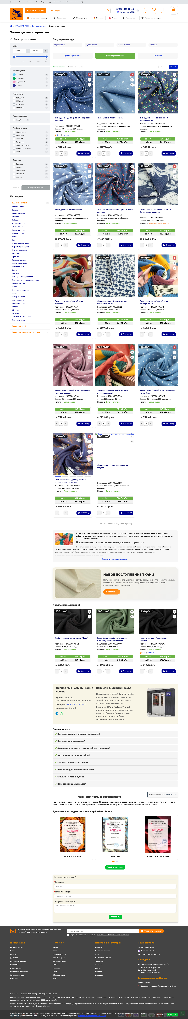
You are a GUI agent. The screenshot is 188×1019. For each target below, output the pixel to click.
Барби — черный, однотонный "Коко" (71, 638)
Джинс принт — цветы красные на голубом (112, 466)
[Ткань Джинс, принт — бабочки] (73, 184)
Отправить (115, 917)
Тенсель (15, 273)
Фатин (14, 287)
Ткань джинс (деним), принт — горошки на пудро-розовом (72, 391)
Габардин (16, 220)
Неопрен (15, 253)
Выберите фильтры (36, 188)
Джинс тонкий (124, 45)
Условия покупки (72, 2)
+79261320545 (144, 983)
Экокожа (15, 313)
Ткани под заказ (18, 320)
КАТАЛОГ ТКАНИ (22, 26)
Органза (15, 257)
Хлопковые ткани (19, 300)
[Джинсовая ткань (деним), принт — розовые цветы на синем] (73, 454)
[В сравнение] (89, 85)
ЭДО (82, 2)
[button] (53, 643)
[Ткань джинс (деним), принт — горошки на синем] (73, 92)
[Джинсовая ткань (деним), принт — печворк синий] (158, 275)
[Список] (175, 67)
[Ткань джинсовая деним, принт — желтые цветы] (158, 92)
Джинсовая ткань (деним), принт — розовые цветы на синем (70, 481)
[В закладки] (89, 80)
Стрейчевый (59, 45)
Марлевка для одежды (21, 247)
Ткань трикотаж (18, 283)
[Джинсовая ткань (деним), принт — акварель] (73, 275)
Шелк (97, 968)
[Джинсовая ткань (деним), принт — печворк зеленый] (115, 365)
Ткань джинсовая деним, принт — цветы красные (115, 210)
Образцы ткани (59, 975)
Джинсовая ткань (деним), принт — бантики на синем (113, 302)
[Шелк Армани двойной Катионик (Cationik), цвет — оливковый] (115, 621)
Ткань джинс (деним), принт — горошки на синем (72, 119)
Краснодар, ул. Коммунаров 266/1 (155, 964)
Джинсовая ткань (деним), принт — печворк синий (155, 302)
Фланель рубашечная (20, 290)
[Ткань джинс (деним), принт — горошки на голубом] (158, 365)
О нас (12, 951)
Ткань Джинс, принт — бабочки (68, 209)
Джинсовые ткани (39, 26)
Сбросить (16, 188)
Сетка (14, 270)
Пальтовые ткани (19, 260)
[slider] (14, 56)
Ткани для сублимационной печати (26, 280)
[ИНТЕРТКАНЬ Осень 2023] (158, 834)
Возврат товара (16, 947)
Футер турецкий (18, 297)
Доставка (13, 2)
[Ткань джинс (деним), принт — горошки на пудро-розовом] (73, 365)
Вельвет (15, 210)
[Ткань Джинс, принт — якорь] (115, 92)
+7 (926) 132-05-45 (76, 704)
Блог (55, 951)
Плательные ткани (19, 263)
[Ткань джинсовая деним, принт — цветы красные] (115, 184)
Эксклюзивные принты (21, 317)
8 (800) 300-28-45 (125, 9)
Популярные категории (108, 942)
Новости (56, 968)
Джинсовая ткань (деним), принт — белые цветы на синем (155, 210)
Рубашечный (91, 45)
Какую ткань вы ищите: (65, 902)
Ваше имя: (59, 882)
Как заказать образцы (39, 18)
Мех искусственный (20, 250)
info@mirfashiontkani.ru (150, 954)
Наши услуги (81, 18)
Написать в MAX (127, 12)
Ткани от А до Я (19, 326)
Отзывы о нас (15, 968)
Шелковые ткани (18, 303)
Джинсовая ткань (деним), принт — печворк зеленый (113, 391)
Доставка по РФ (59, 954)
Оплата (21, 2)
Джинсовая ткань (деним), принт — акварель (70, 302)
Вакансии (14, 979)
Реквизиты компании (19, 972)
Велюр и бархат (18, 213)
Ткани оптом (131, 18)
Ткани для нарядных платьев (23, 277)
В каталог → (111, 592)
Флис (14, 293)
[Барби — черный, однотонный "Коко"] (73, 621)
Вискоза (15, 217)
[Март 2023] (115, 834)
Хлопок (98, 965)
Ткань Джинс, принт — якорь (110, 118)
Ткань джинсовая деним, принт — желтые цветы (155, 119)
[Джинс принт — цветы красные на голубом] (115, 447)
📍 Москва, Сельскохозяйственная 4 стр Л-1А (157, 986)
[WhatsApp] (61, 714)
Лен (13, 240)
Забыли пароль (59, 958)
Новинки (99, 18)
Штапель (15, 310)
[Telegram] (57, 714)
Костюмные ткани (19, 230)
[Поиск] (107, 10)
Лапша (14, 237)
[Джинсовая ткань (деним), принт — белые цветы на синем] (158, 184)
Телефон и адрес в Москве (152, 978)
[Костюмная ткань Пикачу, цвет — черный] (158, 621)
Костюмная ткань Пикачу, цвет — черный (154, 639)
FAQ (37, 2)
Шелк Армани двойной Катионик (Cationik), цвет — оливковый (112, 639)
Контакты (30, 2)
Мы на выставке (59, 961)
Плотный (153, 45)
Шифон (15, 307)
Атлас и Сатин (18, 207)
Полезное (58, 942)
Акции (114, 18)
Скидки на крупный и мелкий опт (52, 2)
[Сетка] (171, 67)
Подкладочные (18, 267)
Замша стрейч (17, 227)
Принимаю (172, 1015)
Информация (17, 942)
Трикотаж (99, 961)
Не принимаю (158, 1015)
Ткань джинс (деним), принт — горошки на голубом (157, 391)
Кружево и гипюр (19, 233)
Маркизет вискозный (20, 243)
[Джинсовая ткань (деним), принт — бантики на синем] (115, 275)
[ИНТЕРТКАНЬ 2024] (73, 834)
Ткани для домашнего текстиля (26, 332)
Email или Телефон (63, 892)
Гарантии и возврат (153, 18)
